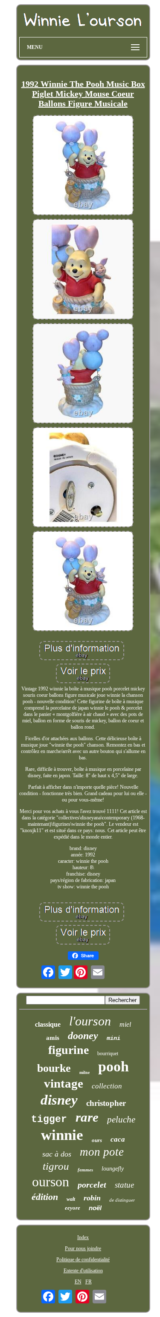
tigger (49, 1119)
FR (88, 1282)
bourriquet (107, 1053)
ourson (50, 1181)
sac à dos (56, 1154)
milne (84, 1072)
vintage (63, 1083)
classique (48, 1024)
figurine (68, 1049)
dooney (83, 1035)
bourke (54, 1068)
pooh (113, 1066)
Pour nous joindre (83, 1248)
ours (97, 1140)
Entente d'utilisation (83, 1271)
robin (92, 1198)
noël (95, 1207)
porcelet (92, 1184)
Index (83, 1237)
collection (107, 1086)
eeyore (72, 1208)
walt (71, 1199)
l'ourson (90, 1021)
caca (118, 1139)
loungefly (113, 1168)
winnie (62, 1135)
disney (59, 1100)
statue (124, 1184)
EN (78, 1282)
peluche (121, 1119)
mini (113, 1038)
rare (87, 1117)
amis (52, 1037)
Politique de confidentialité (83, 1260)
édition (45, 1196)
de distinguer (122, 1199)
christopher (106, 1103)
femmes (85, 1169)
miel (125, 1024)
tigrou (56, 1166)
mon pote (102, 1151)
